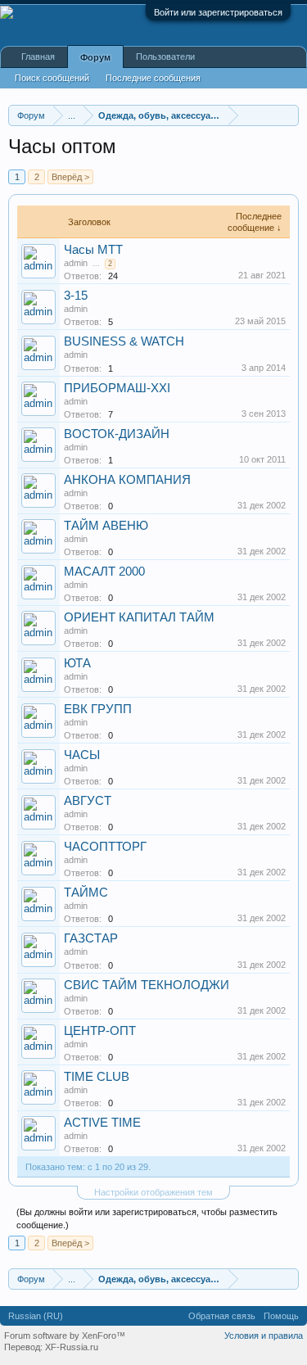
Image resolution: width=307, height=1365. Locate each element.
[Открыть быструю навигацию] (288, 115)
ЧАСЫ (82, 755)
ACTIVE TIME (102, 1122)
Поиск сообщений (52, 78)
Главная (38, 56)
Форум (95, 57)
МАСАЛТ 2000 (104, 571)
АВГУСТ (87, 800)
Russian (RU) (35, 1316)
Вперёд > (70, 177)
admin (76, 263)
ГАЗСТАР (91, 938)
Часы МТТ (93, 249)
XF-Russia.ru (71, 1347)
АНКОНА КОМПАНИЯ (127, 479)
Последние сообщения (153, 78)
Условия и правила (263, 1335)
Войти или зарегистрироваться (218, 12)
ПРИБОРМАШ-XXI (117, 388)
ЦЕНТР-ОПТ (100, 1030)
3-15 (76, 295)
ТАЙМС (86, 892)
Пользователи (165, 56)
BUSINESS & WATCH (124, 341)
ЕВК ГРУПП (98, 709)
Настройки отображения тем (153, 1192)
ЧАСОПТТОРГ (105, 846)
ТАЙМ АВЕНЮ (106, 525)
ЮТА (77, 663)
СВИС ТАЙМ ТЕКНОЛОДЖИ (146, 985)
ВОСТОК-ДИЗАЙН (116, 434)
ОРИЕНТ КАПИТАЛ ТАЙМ (139, 617)
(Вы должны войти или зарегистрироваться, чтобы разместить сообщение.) (147, 1218)
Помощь (281, 1316)
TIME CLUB (96, 1076)
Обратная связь (221, 1316)
